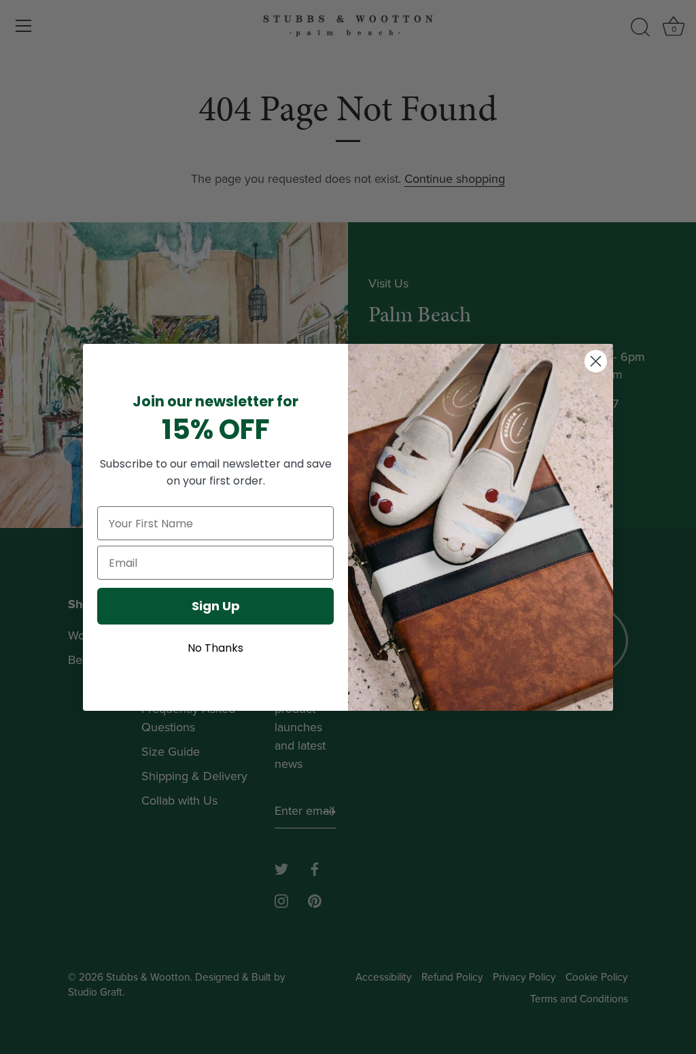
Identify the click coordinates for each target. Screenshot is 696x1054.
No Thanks (215, 648)
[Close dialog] (596, 361)
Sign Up (216, 605)
